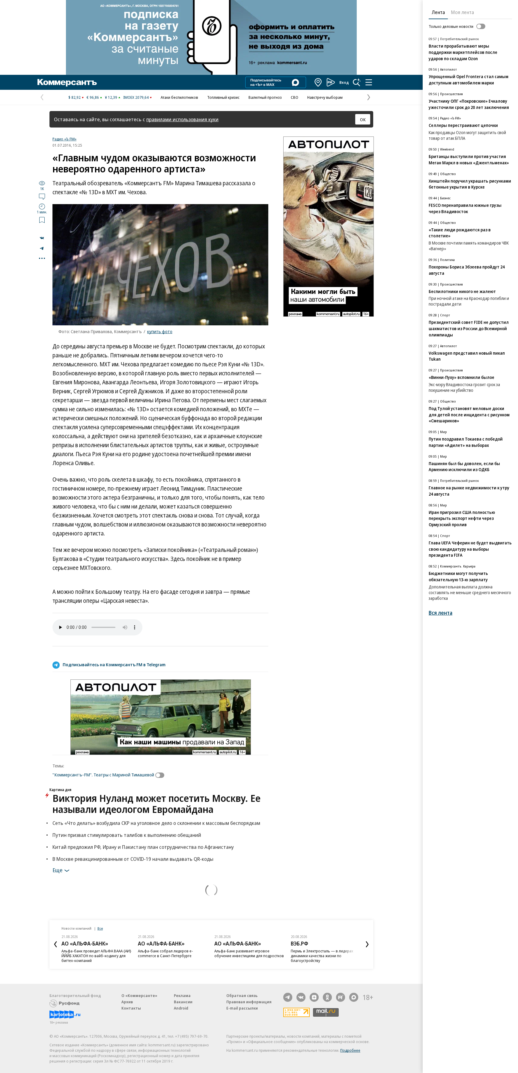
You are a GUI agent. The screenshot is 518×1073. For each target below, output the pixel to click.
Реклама (182, 995)
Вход (344, 82)
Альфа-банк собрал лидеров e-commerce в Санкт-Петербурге (165, 953)
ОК (363, 119)
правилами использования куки (182, 119)
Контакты (131, 1008)
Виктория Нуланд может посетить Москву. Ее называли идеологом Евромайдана (156, 803)
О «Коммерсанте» (139, 995)
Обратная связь (242, 995)
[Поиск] (356, 82)
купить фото (159, 331)
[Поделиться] (42, 237)
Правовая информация (249, 1001)
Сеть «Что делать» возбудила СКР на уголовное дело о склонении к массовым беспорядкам (156, 822)
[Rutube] (340, 997)
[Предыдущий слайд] (55, 944)
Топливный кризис (223, 97)
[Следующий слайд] (367, 944)
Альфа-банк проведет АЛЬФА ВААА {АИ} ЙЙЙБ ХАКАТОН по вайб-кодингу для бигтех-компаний (96, 955)
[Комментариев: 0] (42, 196)
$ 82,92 (74, 97)
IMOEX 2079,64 (136, 97)
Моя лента (462, 12)
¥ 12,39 (111, 97)
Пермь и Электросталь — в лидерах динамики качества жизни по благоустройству (322, 955)
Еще (57, 869)
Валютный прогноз (265, 97)
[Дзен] (314, 997)
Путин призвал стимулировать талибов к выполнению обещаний (126, 834)
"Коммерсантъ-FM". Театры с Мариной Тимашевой (103, 775)
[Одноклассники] (327, 997)
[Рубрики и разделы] (368, 82)
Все (100, 928)
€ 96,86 (93, 97)
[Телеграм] (287, 997)
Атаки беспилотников (179, 97)
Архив (127, 1001)
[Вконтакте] (300, 997)
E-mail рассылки (242, 1008)
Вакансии (183, 1001)
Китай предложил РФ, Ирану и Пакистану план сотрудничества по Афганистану (143, 846)
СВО (294, 97)
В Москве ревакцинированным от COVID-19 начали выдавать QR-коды (132, 858)
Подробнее (350, 1050)
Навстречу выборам (325, 97)
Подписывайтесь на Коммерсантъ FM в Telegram (114, 664)
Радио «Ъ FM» (64, 139)
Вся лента (440, 612)
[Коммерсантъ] (67, 82)
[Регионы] (318, 82)
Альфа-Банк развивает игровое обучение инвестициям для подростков (249, 953)
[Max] (353, 997)
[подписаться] (161, 775)
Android (181, 1008)
